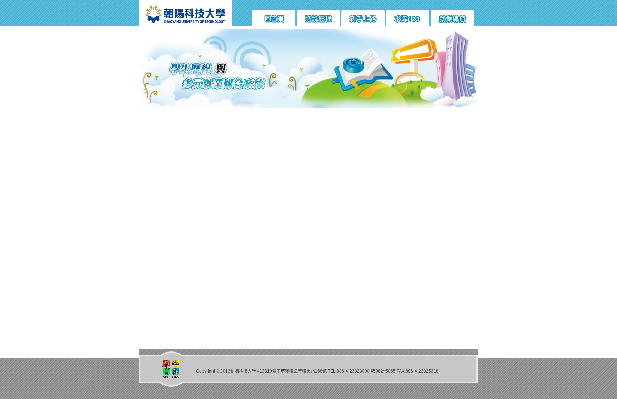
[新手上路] (363, 19)
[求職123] (407, 19)
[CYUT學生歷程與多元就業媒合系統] (185, 27)
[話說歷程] (318, 19)
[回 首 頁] (273, 19)
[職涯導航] (452, 19)
